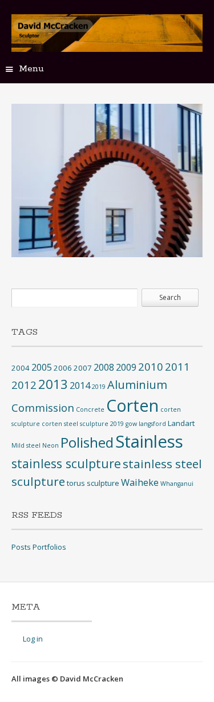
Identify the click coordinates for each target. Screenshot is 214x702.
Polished (87, 442)
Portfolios (49, 547)
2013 (53, 384)
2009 (126, 367)
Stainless (149, 441)
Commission (42, 407)
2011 (177, 366)
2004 (20, 368)
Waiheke (140, 482)
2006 (63, 368)
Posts (21, 547)
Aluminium (137, 384)
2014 (80, 385)
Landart (181, 423)
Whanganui (176, 484)
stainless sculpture (66, 463)
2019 (99, 387)
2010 (150, 366)
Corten (132, 405)
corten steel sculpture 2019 (83, 424)
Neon (50, 445)
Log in (33, 639)
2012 (24, 385)
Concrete (90, 409)
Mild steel (26, 445)
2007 (83, 368)
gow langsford (146, 424)
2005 (41, 367)
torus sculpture (93, 483)
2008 (104, 367)
